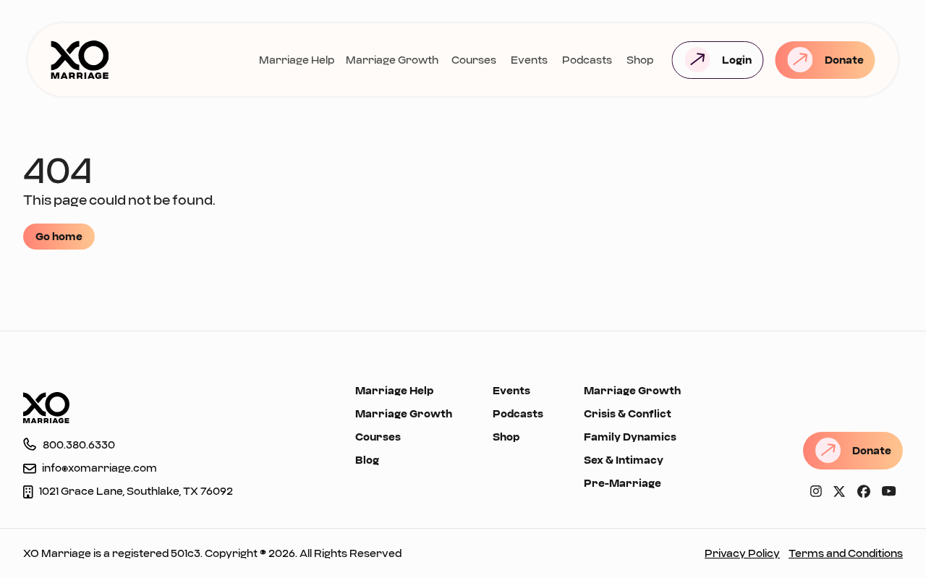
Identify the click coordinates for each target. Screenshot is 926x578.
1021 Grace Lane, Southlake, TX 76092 (136, 491)
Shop (639, 60)
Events (529, 60)
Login (737, 60)
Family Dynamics (630, 436)
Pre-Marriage (622, 483)
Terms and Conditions (846, 553)
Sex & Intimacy (623, 460)
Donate (844, 60)
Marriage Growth (392, 60)
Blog (367, 460)
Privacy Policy (742, 553)
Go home (58, 236)
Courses (473, 60)
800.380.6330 (79, 444)
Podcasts (587, 60)
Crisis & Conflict (627, 413)
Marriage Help (296, 60)
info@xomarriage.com (99, 468)
